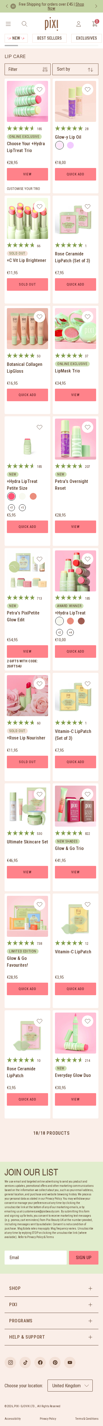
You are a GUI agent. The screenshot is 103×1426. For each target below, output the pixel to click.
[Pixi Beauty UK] (51, 24)
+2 (60, 633)
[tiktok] (25, 1362)
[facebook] (40, 1362)
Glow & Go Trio (69, 848)
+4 (71, 633)
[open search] (24, 24)
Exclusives (86, 38)
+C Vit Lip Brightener (26, 260)
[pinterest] (55, 1362)
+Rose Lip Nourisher (26, 738)
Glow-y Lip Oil (68, 137)
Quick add (75, 174)
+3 (12, 508)
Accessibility (13, 1418)
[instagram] (10, 1362)
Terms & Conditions (86, 1418)
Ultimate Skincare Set (27, 842)
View (27, 174)
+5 (23, 508)
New (16, 38)
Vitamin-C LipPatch (73, 951)
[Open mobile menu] (8, 24)
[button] (51, 1288)
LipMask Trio (67, 371)
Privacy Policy (48, 1418)
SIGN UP (84, 1257)
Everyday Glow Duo (73, 1075)
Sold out (27, 284)
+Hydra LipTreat (70, 613)
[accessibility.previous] (7, 6)
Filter (12, 69)
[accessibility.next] (96, 6)
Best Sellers (49, 38)
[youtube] (70, 1362)
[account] (78, 24)
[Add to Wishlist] (39, 89)
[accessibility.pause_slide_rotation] (13, 6)
